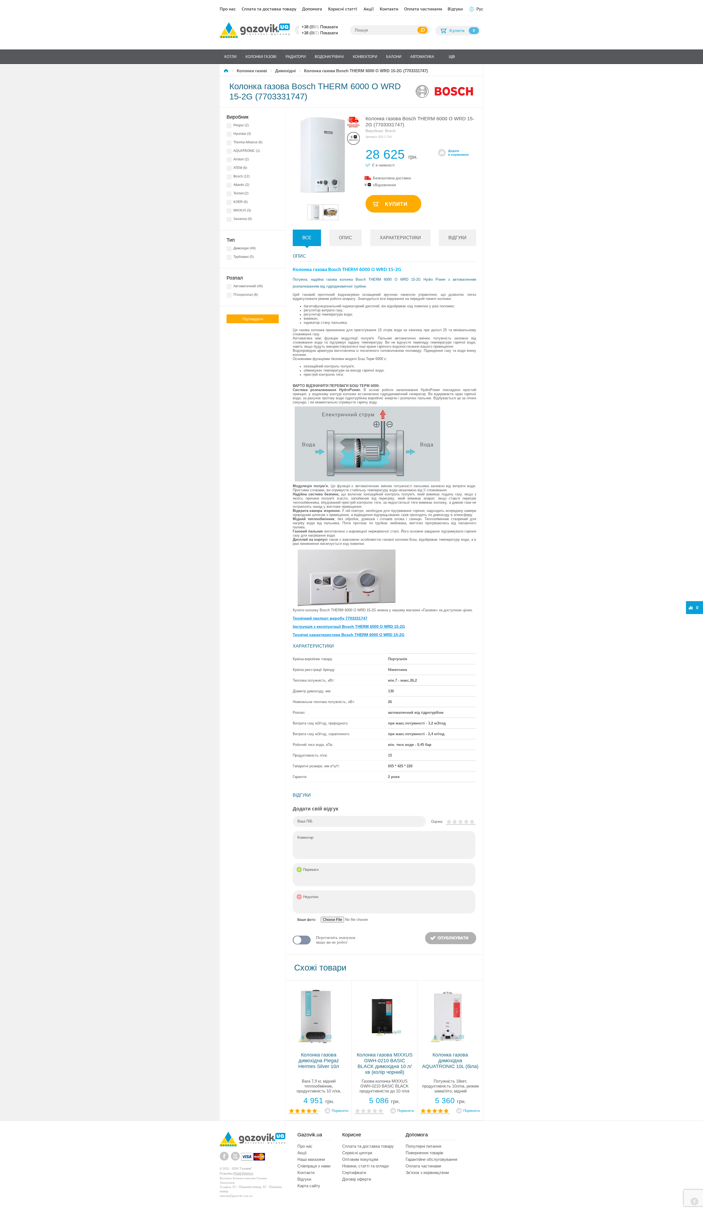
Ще (451, 57)
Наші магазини (311, 1159)
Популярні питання (423, 1146)
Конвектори (365, 57)
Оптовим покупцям (360, 1159)
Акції (369, 9)
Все (306, 237)
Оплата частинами (423, 9)
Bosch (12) (241, 176)
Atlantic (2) (241, 185)
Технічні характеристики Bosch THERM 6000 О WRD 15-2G (348, 634)
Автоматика (422, 57)
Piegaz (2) (241, 125)
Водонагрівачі (329, 57)
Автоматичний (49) (248, 286)
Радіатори (296, 57)
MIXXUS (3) (242, 210)
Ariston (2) (241, 159)
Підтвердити (252, 319)
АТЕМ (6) (240, 168)
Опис (345, 237)
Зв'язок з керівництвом (427, 1172)
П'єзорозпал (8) (245, 295)
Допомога (312, 9)
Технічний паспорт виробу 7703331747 (330, 618)
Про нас (228, 9)
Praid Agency (243, 1173)
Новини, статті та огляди (365, 1166)
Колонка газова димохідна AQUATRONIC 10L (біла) (450, 1060)
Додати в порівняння (458, 152)
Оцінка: (437, 821)
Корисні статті (342, 9)
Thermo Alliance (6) (248, 142)
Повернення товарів (424, 1152)
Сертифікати (354, 1172)
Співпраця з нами (313, 1166)
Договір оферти (356, 1179)
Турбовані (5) (243, 257)
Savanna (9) (242, 219)
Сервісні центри (357, 1152)
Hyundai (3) (242, 134)
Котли (230, 57)
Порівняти (340, 1111)
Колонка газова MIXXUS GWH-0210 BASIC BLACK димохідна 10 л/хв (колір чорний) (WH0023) (384, 1066)
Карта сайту (308, 1185)
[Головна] (227, 70)
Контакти (389, 9)
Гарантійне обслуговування (431, 1159)
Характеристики (400, 237)
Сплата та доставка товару (269, 9)
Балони (393, 57)
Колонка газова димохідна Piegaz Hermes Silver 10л (318, 1060)
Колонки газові (261, 57)
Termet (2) (241, 193)
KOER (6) (240, 202)
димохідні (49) (244, 248)
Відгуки (455, 9)
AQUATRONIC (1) (246, 151)
